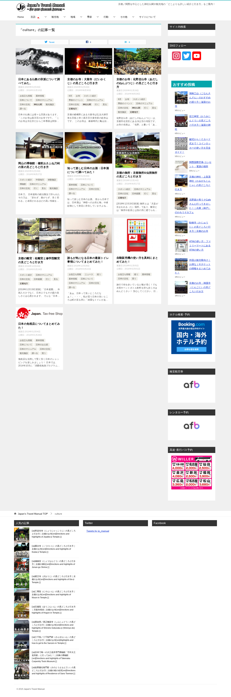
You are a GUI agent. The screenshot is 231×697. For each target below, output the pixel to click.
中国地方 (40, 180)
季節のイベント (76, 100)
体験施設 (52, 180)
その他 (123, 17)
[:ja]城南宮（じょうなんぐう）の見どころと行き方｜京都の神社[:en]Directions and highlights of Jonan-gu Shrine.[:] (54, 564)
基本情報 (40, 96)
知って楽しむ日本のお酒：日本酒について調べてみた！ (88, 170)
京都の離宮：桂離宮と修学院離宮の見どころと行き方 (39, 260)
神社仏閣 (38, 104)
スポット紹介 (90, 96)
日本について (26, 100)
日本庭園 (136, 193)
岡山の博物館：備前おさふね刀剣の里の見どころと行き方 (39, 165)
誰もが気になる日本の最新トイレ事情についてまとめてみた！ (88, 260)
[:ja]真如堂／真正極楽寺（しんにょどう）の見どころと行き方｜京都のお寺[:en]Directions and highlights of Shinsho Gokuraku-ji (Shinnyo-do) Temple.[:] (54, 626)
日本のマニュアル (44, 100)
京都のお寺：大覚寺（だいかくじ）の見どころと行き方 (86, 81)
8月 (70, 96)
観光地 (55, 17)
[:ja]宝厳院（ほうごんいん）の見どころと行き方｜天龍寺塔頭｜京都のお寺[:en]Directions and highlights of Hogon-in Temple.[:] (54, 610)
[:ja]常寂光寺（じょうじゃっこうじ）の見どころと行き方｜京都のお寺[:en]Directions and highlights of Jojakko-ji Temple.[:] (54, 534)
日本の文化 (25, 104)
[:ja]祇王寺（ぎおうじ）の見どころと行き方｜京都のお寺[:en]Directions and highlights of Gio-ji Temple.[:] (54, 579)
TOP (33, 513)
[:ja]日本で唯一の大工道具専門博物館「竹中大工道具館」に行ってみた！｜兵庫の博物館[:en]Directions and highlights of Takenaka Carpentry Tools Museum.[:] (54, 657)
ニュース (89, 274)
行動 (106, 17)
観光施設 (50, 104)
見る (105, 104)
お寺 (78, 96)
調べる (23, 109)
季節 (89, 17)
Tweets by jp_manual (97, 531)
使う (99, 274)
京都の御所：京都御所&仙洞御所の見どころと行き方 (137, 174)
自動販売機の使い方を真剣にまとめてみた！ (137, 259)
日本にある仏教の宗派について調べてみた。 (39, 81)
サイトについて (147, 17)
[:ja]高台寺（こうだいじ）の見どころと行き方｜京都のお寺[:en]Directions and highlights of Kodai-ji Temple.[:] (54, 549)
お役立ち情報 (26, 96)
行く (97, 104)
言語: (34, 17)
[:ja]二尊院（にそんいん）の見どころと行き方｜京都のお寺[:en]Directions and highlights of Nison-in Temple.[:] (54, 594)
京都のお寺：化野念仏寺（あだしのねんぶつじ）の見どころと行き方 (137, 83)
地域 (73, 17)
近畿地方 (73, 109)
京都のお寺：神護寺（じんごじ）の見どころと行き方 (200, 287)
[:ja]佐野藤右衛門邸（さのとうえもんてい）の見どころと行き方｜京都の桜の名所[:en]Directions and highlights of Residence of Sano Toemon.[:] (54, 670)
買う (134, 278)
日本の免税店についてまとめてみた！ (39, 325)
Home (20, 17)
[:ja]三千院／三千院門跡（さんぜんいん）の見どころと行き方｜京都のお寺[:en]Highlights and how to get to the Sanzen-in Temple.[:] (54, 640)
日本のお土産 (42, 344)
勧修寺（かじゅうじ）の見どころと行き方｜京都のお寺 (200, 226)
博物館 (23, 184)
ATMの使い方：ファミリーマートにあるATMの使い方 (200, 245)
